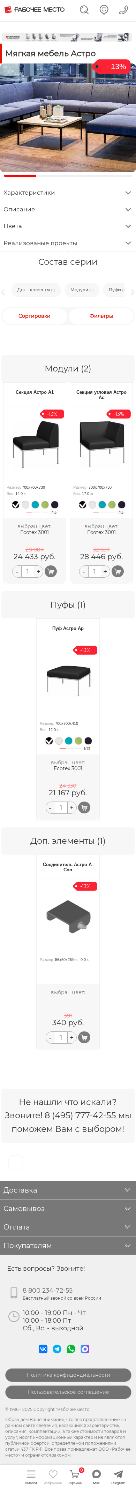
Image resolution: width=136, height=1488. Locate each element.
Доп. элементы (36, 289)
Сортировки (34, 316)
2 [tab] (37, 516)
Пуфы (117, 289)
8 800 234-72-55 (48, 1290)
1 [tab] (29, 516)
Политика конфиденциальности (68, 1375)
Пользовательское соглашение (68, 1392)
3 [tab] (45, 516)
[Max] (86, 1355)
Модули (81, 289)
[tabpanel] (15, 505)
